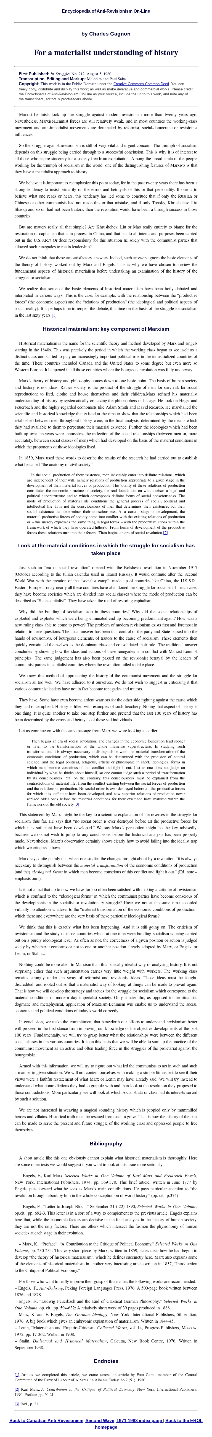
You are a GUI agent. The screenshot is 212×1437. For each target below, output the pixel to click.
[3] (77, 804)
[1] (54, 315)
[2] (165, 532)
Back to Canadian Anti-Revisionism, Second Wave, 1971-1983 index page (86, 1420)
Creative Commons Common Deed (141, 84)
